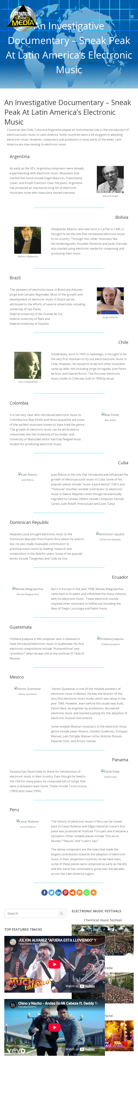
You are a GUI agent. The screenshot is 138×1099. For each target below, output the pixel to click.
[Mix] (79, 892)
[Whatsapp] (86, 892)
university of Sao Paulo (25, 309)
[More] (93, 892)
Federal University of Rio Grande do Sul (36, 314)
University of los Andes (52, 434)
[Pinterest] (65, 892)
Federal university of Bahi (27, 319)
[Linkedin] (58, 892)
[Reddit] (72, 892)
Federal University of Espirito (29, 324)
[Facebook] (44, 892)
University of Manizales (25, 439)
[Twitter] (51, 892)
